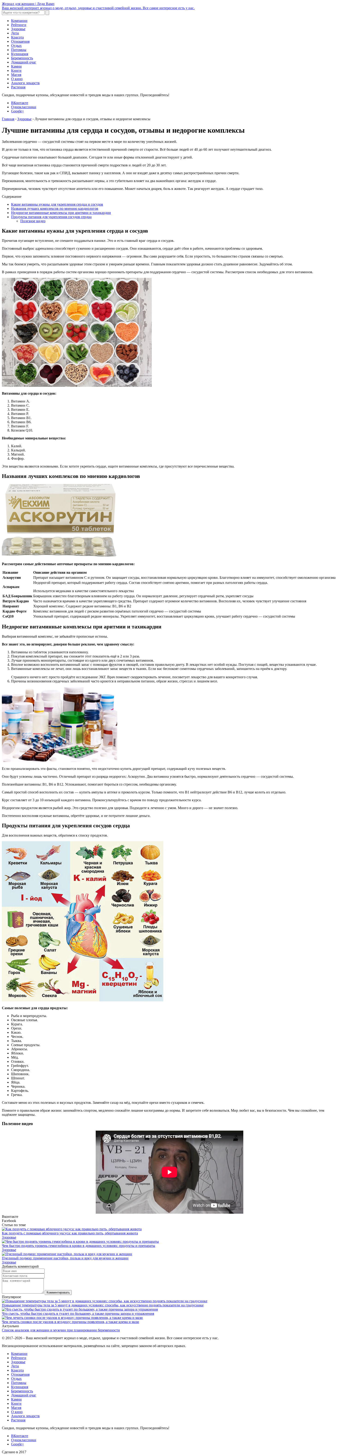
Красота (17, 37)
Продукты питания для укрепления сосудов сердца (51, 217)
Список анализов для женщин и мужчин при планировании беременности (61, 1330)
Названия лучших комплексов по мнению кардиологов (54, 208)
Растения (18, 87)
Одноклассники (23, 107)
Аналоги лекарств (25, 83)
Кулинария (19, 54)
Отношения (20, 41)
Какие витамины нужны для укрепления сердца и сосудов (57, 204)
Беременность (22, 58)
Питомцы (18, 50)
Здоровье (18, 29)
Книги (16, 70)
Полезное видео (32, 221)
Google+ (17, 111)
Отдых (16, 46)
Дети (15, 33)
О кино (17, 79)
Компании (19, 21)
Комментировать (58, 1292)
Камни (16, 66)
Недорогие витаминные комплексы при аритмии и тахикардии (61, 213)
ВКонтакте (19, 103)
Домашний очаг (23, 62)
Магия (16, 75)
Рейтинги (18, 25)
